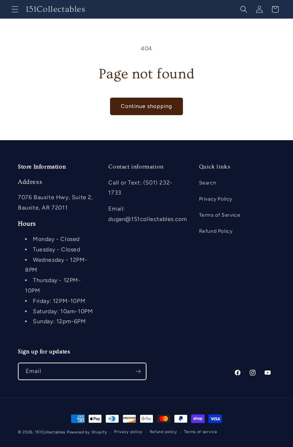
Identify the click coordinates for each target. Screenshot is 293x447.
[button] (15, 9)
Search (208, 183)
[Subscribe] (138, 371)
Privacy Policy (215, 199)
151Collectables (50, 432)
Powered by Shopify (87, 432)
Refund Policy (216, 231)
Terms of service (200, 431)
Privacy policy (128, 431)
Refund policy (163, 431)
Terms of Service (219, 215)
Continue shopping (146, 106)
